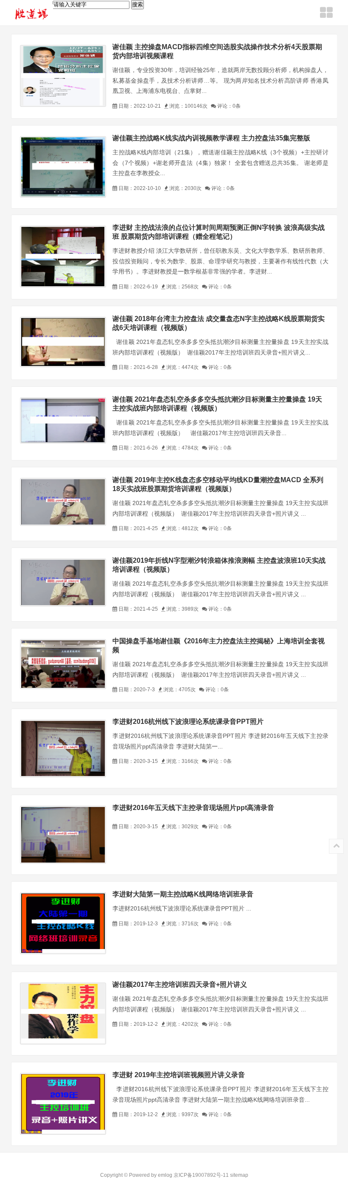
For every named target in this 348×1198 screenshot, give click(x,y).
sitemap (239, 1175)
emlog (165, 1175)
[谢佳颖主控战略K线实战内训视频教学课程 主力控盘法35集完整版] (63, 167)
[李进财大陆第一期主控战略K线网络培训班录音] (63, 923)
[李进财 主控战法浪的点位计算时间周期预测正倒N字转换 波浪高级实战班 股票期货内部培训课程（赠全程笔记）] (63, 257)
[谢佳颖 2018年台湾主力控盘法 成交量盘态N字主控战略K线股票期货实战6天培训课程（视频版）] (63, 342)
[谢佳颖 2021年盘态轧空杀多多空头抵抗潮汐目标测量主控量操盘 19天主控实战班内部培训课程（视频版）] (63, 420)
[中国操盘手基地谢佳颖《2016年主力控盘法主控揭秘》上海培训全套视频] (63, 664)
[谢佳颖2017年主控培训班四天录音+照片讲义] (63, 1013)
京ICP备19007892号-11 (201, 1175)
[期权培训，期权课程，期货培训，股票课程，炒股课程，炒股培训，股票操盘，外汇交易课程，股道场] (32, 13)
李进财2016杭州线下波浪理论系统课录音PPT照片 (188, 721)
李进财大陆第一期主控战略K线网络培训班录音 (182, 894)
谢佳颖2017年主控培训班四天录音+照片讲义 (179, 984)
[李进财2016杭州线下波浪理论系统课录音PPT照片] (63, 748)
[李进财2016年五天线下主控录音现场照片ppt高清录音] (63, 835)
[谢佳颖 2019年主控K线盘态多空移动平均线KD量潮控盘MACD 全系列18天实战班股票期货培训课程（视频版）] (63, 502)
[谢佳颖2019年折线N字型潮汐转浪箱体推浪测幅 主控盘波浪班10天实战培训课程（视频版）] (63, 582)
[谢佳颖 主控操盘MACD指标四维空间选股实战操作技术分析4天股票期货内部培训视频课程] (63, 76)
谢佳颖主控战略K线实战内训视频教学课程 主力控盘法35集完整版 (211, 138)
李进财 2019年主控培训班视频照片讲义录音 (178, 1074)
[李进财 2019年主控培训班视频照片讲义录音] (63, 1104)
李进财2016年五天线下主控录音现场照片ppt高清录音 (193, 807)
